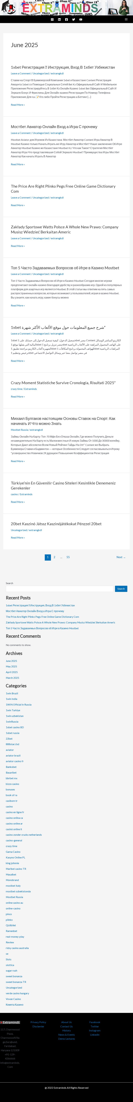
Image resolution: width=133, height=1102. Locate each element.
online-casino (13, 908)
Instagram (94, 1030)
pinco (9, 914)
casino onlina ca (14, 817)
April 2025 (12, 672)
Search (9, 583)
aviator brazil (13, 755)
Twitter (95, 1026)
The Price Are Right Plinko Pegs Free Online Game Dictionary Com (42, 616)
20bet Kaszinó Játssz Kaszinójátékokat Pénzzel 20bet (56, 523)
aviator (10, 749)
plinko (9, 919)
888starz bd (12, 744)
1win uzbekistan (15, 715)
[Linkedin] (59, 19)
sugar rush (11, 970)
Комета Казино (14, 1004)
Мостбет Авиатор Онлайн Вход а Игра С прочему (54, 126)
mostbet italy (13, 885)
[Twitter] (73, 19)
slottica (10, 965)
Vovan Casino (13, 998)
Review (10, 942)
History (66, 1030)
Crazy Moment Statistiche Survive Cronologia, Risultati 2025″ (63, 382)
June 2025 (11, 660)
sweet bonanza (14, 976)
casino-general (14, 840)
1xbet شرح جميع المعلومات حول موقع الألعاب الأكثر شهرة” (58, 327)
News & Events (66, 1034)
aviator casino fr (15, 761)
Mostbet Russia (19, 429)
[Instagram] (52, 19)
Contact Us (66, 1026)
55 (68, 557)
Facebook (94, 1022)
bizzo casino (12, 783)
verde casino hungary (17, 993)
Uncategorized (41, 73)
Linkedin (94, 1034)
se (7, 953)
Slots (8, 959)
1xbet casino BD (15, 727)
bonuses (10, 789)
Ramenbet (11, 930)
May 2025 (11, 666)
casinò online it (14, 829)
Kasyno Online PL (15, 857)
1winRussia (12, 721)
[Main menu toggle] (126, 19)
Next (121, 557)
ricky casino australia (17, 948)
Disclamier (38, 1026)
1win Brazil (12, 693)
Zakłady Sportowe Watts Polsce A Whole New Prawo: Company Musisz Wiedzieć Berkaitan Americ (60, 622)
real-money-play (15, 936)
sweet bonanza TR (16, 981)
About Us (66, 1022)
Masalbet (11, 874)
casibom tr (12, 800)
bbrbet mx (11, 778)
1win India (11, 698)
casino (14, 494)
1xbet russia (12, 732)
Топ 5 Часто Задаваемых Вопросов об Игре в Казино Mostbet (65, 268)
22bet (9, 738)
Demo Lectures (66, 1038)
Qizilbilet (11, 925)
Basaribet (11, 772)
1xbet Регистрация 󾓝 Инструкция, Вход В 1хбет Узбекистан (63, 67)
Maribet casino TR (16, 868)
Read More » (18, 104)
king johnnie (12, 863)
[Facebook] (66, 19)
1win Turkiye (13, 710)
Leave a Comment (21, 73)
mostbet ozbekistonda (18, 891)
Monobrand (12, 880)
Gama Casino (13, 851)
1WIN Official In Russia (18, 704)
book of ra (11, 795)
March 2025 (12, 677)
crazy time (16, 388)
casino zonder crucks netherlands (24, 834)
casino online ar (14, 823)
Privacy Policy (38, 1022)
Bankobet (11, 766)
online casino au (14, 902)
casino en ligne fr (15, 812)
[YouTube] (80, 19)
